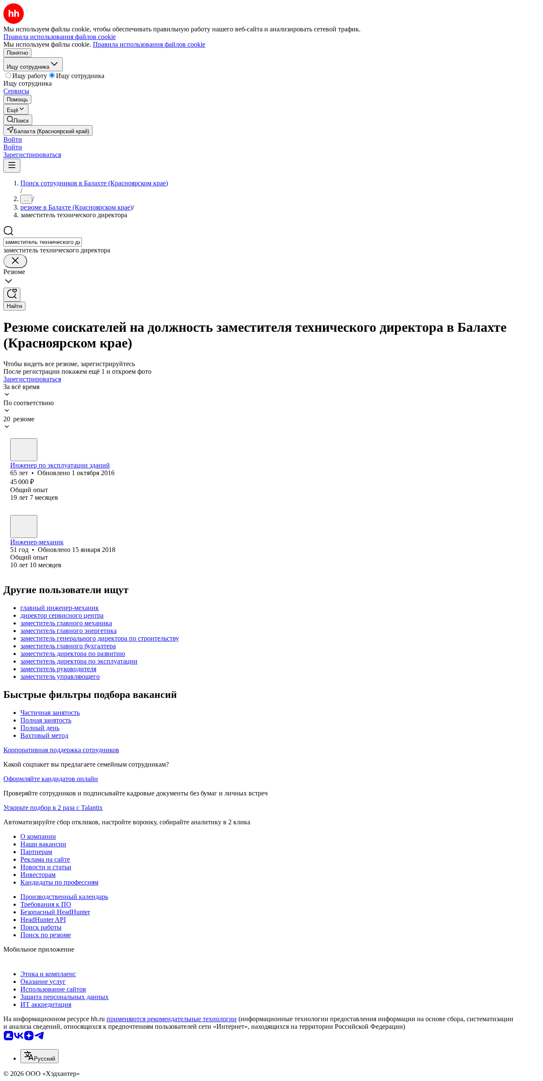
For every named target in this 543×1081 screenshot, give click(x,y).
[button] (12, 139)
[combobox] (42, 242)
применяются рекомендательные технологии (171, 1018)
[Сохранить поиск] (11, 295)
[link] (17, 120)
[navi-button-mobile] (11, 166)
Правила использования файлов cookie (149, 44)
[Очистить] (15, 261)
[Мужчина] (23, 449)
